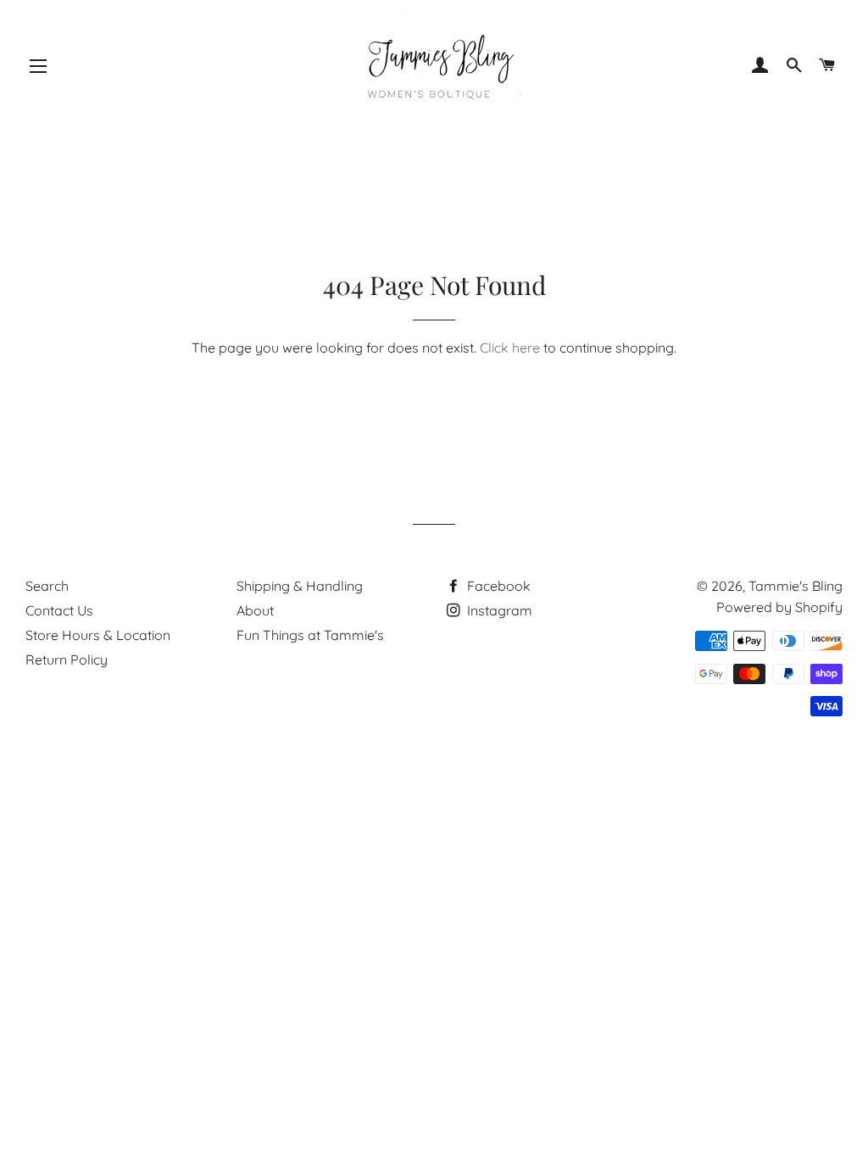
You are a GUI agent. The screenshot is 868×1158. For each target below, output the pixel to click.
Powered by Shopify (779, 606)
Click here (510, 347)
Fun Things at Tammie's (310, 634)
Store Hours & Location (97, 634)
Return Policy (66, 659)
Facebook (497, 585)
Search (47, 585)
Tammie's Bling (795, 585)
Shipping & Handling (299, 585)
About (255, 610)
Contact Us (59, 610)
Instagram (498, 610)
